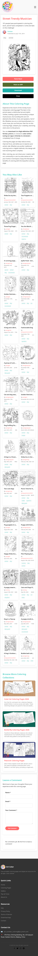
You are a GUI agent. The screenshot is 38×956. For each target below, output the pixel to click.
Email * (7, 801)
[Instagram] (20, 948)
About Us (4, 897)
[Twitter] (17, 948)
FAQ (2, 908)
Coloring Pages (6, 888)
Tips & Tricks (5, 894)
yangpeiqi (8, 330)
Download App (6, 917)
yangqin (8, 229)
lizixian (10, 31)
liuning (8, 590)
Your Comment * (11, 810)
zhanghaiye (26, 229)
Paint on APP (18, 85)
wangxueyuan (27, 263)
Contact (3, 921)
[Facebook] (14, 948)
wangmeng (9, 263)
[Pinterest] (24, 948)
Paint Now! (18, 79)
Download (18, 90)
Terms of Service (6, 914)
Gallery (3, 891)
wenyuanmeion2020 (10, 200)
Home (3, 885)
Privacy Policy (5, 911)
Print (18, 96)
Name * (8, 793)
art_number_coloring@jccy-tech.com (16, 932)
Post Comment (12, 828)
